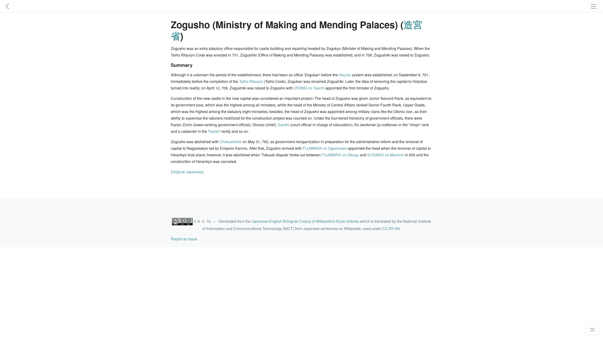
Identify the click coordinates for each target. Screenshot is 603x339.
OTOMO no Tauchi (309, 88)
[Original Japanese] (187, 171)
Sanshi (283, 124)
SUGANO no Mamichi (385, 154)
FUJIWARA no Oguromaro (325, 148)
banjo (214, 131)
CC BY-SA (391, 228)
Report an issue (184, 239)
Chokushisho (231, 141)
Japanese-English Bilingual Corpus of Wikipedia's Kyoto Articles (305, 221)
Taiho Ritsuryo (251, 81)
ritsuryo (345, 74)
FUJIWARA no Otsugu (340, 154)
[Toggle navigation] (593, 6)
